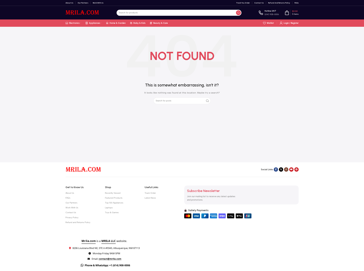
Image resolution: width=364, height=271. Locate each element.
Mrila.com (89, 241)
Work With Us (72, 207)
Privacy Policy (72, 217)
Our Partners (71, 203)
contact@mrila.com (110, 258)
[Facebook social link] (276, 169)
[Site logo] (82, 12)
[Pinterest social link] (296, 169)
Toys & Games (112, 212)
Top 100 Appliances (114, 203)
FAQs (68, 198)
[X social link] (281, 169)
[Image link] (83, 169)
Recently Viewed (112, 193)
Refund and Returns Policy (78, 222)
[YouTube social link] (291, 169)
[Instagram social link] (286, 169)
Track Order (150, 193)
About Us (70, 193)
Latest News (150, 198)
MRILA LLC (108, 241)
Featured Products (113, 198)
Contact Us (71, 212)
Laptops (109, 207)
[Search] (238, 12)
